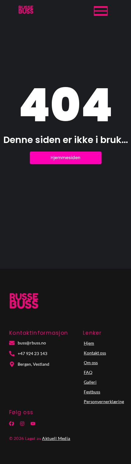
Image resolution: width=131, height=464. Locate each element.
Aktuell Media (56, 438)
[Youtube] (32, 423)
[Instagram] (22, 423)
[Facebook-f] (11, 423)
